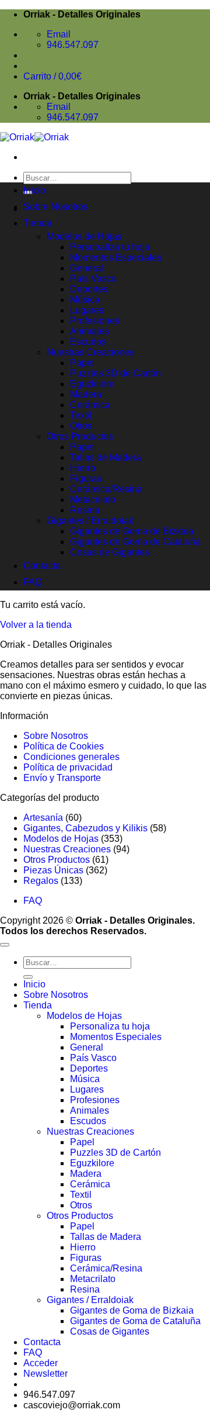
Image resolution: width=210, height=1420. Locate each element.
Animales (89, 331)
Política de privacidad (68, 767)
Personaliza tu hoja (110, 247)
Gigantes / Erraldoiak (90, 521)
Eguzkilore (92, 384)
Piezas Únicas (53, 870)
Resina (85, 510)
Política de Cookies (63, 746)
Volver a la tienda (36, 625)
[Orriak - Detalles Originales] (34, 137)
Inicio (34, 190)
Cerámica (90, 405)
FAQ (32, 582)
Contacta (42, 566)
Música (85, 300)
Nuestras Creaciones (90, 352)
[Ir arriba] (4, 944)
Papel (82, 363)
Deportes (89, 289)
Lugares (87, 310)
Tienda (37, 223)
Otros (81, 426)
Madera (86, 394)
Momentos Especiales (116, 257)
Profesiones (95, 321)
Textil (81, 415)
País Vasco (93, 279)
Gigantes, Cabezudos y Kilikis (85, 828)
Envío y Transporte (62, 778)
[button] (45, 1373)
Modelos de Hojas (84, 236)
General (86, 268)
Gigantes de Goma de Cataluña (135, 542)
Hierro (83, 468)
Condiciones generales (71, 757)
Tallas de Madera (105, 457)
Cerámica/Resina (106, 489)
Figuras (86, 478)
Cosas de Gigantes (109, 552)
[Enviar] (28, 977)
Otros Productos (80, 436)
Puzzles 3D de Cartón (115, 373)
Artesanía (43, 818)
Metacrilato (93, 500)
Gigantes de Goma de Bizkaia (132, 531)
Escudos (88, 342)
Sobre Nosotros (55, 207)
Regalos (40, 881)
